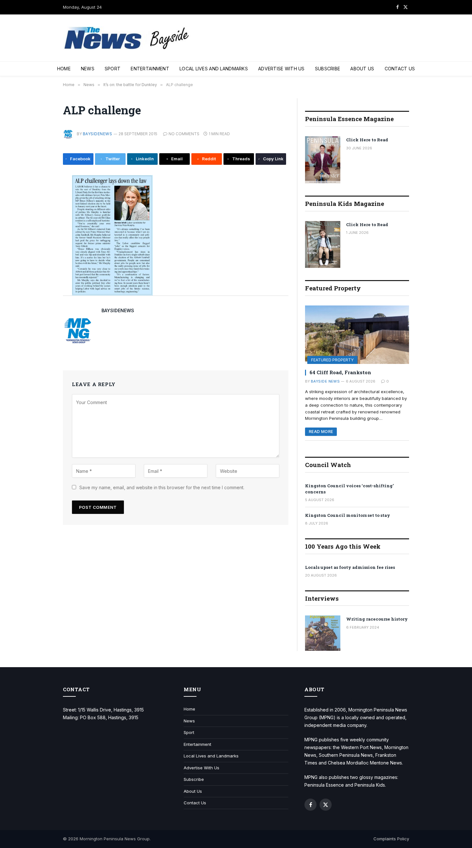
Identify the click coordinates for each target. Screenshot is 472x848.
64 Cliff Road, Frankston (340, 372)
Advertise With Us (281, 68)
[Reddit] (41, 255)
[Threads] (41, 269)
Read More (321, 431)
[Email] (41, 240)
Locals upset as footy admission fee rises (350, 567)
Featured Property (332, 360)
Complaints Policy (391, 838)
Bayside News (325, 381)
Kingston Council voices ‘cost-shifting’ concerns (349, 489)
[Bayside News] (127, 38)
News (87, 68)
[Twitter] (41, 211)
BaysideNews (97, 133)
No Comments (184, 133)
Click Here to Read (367, 140)
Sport (112, 68)
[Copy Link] (41, 284)
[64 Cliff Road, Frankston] (357, 334)
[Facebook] (41, 197)
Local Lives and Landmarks (213, 68)
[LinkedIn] (41, 226)
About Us (362, 68)
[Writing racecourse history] (322, 633)
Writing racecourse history (377, 619)
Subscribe (327, 68)
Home (64, 68)
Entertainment (150, 68)
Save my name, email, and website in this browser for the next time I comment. (161, 487)
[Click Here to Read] (322, 159)
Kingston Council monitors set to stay (347, 515)
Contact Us (400, 68)
